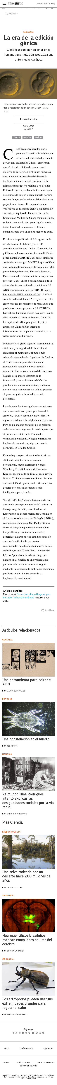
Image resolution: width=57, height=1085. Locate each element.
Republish (13, 14)
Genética (27, 137)
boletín (39, 3)
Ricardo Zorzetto (28, 119)
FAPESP (6, 1063)
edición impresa (48, 3)
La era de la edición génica (29, 41)
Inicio (6, 1048)
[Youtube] (39, 1033)
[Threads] (30, 1033)
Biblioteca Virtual (46, 1063)
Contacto (48, 1048)
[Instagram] (21, 1033)
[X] (17, 1033)
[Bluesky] (26, 1033)
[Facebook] (14, 1033)
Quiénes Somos (26, 1048)
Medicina (38, 137)
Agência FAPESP (23, 1063)
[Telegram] (34, 1033)
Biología (16, 137)
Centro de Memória (28, 1066)
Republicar (49, 610)
